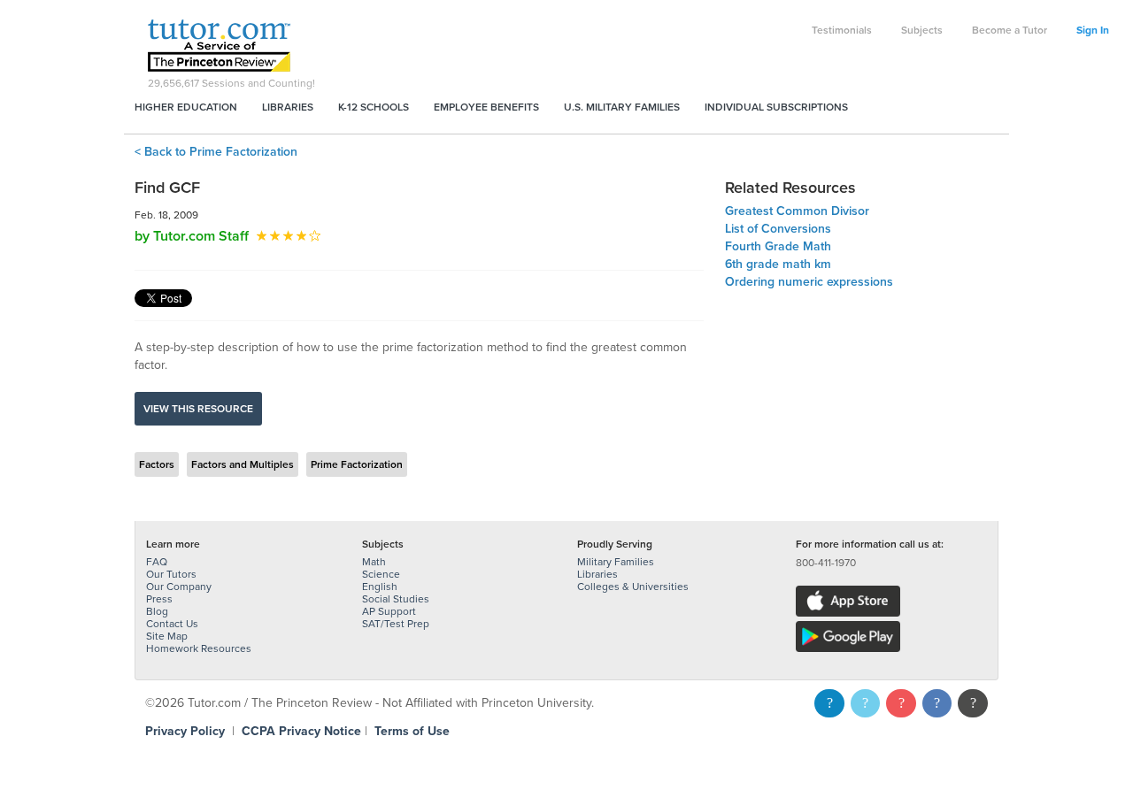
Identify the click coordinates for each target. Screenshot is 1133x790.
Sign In (1092, 30)
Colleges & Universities (633, 586)
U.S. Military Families (622, 107)
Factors (156, 464)
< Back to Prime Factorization (216, 151)
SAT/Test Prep (395, 623)
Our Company (179, 586)
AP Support (389, 611)
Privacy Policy (185, 731)
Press (159, 599)
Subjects (922, 30)
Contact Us (172, 623)
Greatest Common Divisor (797, 211)
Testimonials (842, 30)
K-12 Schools (373, 107)
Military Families (615, 562)
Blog (157, 611)
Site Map (167, 636)
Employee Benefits (486, 107)
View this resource (198, 409)
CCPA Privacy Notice (301, 731)
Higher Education (186, 107)
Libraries (287, 107)
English (379, 586)
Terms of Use (412, 731)
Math (374, 562)
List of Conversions (778, 228)
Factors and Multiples (242, 464)
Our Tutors (171, 574)
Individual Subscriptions (776, 107)
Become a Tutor (1009, 30)
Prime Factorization (357, 464)
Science (381, 574)
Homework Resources (198, 648)
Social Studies (395, 599)
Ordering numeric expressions (809, 281)
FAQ (156, 562)
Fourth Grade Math (778, 246)
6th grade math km (778, 264)
